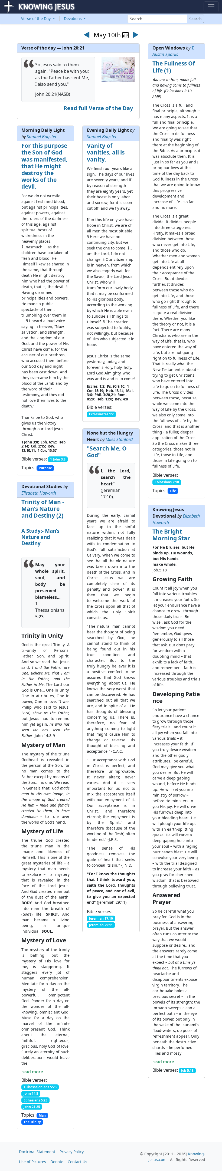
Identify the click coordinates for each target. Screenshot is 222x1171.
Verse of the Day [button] (36, 18)
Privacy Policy (72, 1151)
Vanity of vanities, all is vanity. (106, 152)
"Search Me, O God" (107, 452)
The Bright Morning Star (171, 535)
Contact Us (77, 1161)
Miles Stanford (119, 439)
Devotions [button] (73, 18)
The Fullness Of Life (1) (173, 67)
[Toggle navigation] (211, 6)
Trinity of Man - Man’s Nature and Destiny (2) (42, 508)
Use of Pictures (32, 1161)
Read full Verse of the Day (98, 108)
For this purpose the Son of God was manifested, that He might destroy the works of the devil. (44, 166)
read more (32, 1072)
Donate (56, 1161)
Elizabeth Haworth (38, 493)
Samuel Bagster (42, 137)
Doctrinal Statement (37, 1151)
